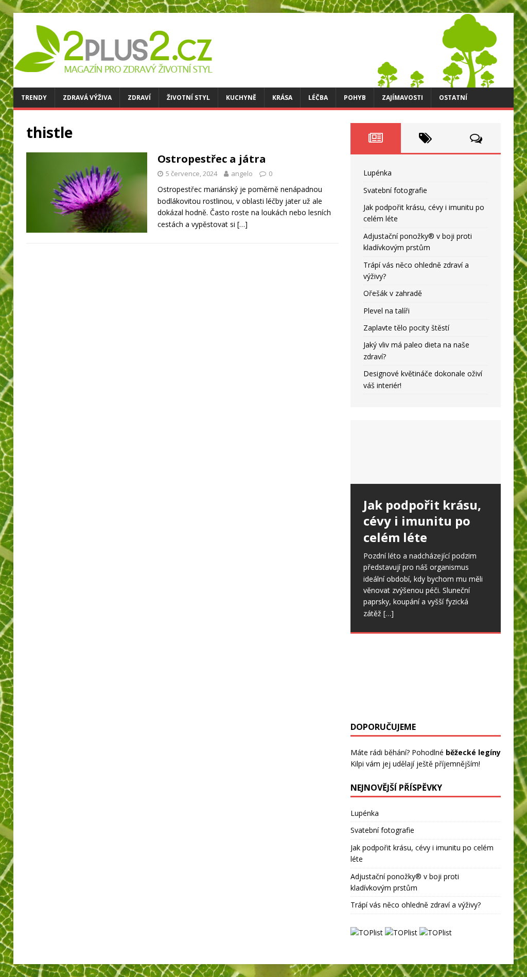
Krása (282, 97)
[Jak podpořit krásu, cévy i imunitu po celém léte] (425, 452)
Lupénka (377, 173)
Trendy (34, 97)
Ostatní (453, 97)
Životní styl (188, 97)
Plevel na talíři (386, 311)
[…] (242, 224)
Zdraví (139, 97)
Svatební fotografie (395, 190)
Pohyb (355, 97)
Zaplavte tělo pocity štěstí (406, 328)
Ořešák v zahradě (392, 293)
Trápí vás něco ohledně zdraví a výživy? (415, 905)
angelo (242, 173)
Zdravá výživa (87, 97)
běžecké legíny (473, 752)
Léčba (318, 97)
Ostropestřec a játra (211, 159)
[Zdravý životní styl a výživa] (255, 81)
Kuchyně (241, 97)
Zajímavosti (402, 97)
